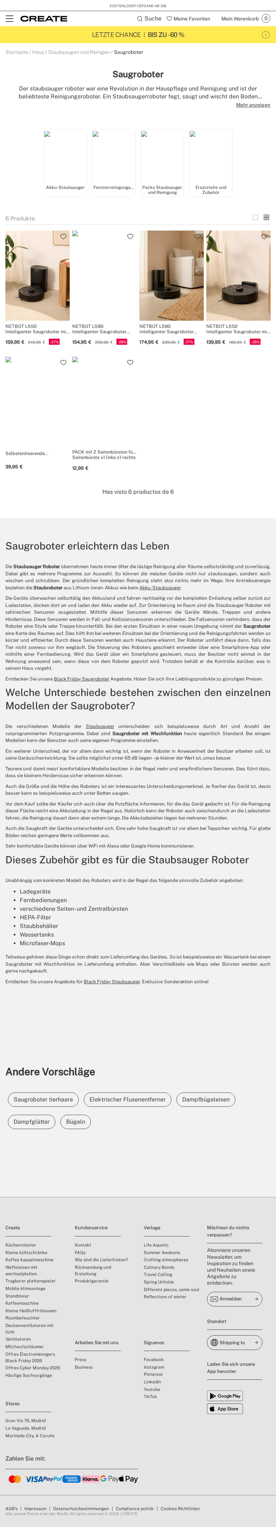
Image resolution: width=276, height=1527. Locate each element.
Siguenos (154, 1342)
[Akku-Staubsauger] (65, 156)
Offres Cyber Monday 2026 (32, 1367)
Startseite (16, 52)
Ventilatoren (18, 1339)
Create (12, 1227)
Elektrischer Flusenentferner (127, 1099)
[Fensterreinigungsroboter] (114, 156)
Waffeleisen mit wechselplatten (21, 1270)
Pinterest (153, 1374)
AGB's (11, 1508)
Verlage (152, 1227)
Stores (12, 1403)
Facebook (154, 1359)
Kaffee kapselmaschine (29, 1259)
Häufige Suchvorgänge (28, 1375)
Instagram (154, 1367)
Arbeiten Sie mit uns (97, 1342)
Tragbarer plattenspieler (30, 1281)
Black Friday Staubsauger (112, 981)
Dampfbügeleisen (206, 1099)
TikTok (150, 1396)
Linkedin (152, 1381)
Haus (38, 52)
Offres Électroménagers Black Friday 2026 (30, 1357)
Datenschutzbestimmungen (81, 1508)
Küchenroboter (20, 1245)
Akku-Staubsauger (159, 587)
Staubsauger (100, 726)
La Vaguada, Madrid (25, 1428)
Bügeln (75, 1121)
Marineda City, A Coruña (30, 1435)
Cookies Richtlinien (180, 1508)
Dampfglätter (32, 1121)
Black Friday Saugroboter (81, 679)
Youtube (152, 1389)
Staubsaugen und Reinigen (79, 52)
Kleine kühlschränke (26, 1252)
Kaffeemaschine (22, 1303)
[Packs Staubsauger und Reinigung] (162, 156)
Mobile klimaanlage (25, 1288)
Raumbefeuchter (22, 1318)
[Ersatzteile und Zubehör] (211, 156)
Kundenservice (91, 1227)
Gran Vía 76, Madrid (25, 1420)
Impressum (35, 1508)
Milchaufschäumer (24, 1346)
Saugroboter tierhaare (43, 1099)
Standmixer (17, 1296)
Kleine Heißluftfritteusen (30, 1310)
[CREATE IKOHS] (44, 19)
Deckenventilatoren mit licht (29, 1329)
